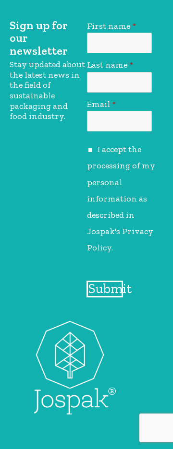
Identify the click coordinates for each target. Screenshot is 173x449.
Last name (110, 64)
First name (111, 26)
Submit (105, 288)
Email (101, 104)
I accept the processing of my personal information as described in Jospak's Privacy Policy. (121, 198)
